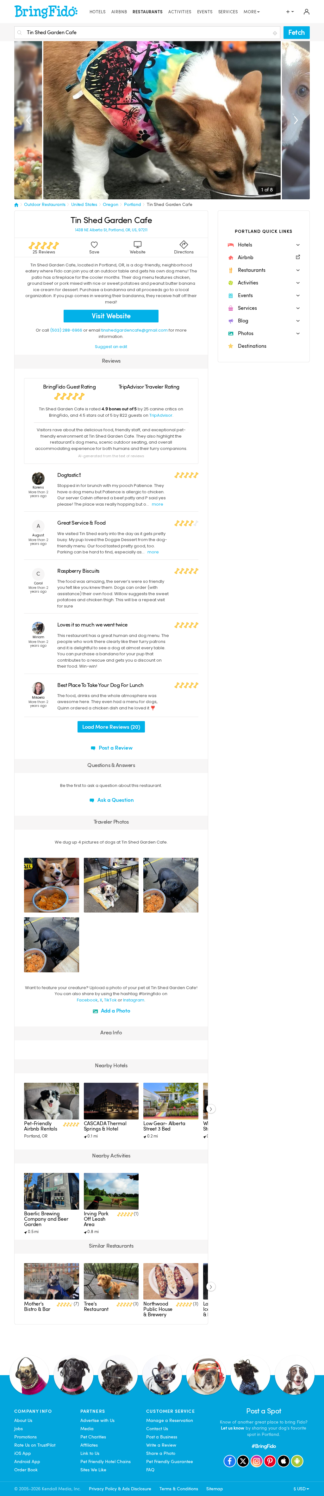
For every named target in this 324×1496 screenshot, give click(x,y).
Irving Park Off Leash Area (96, 1219)
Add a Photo (115, 1010)
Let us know (232, 1428)
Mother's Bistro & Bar (37, 1306)
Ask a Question (115, 800)
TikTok (110, 1000)
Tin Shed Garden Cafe (169, 204)
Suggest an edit (111, 347)
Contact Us (157, 1428)
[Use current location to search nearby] (275, 33)
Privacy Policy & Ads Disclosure (120, 1489)
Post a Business (161, 1437)
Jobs (18, 1428)
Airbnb (119, 12)
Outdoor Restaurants (44, 204)
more (157, 504)
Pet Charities (93, 1437)
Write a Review (161, 1445)
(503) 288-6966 (66, 330)
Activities (179, 12)
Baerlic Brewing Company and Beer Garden (46, 1219)
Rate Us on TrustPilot (34, 1445)
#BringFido (264, 1446)
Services (228, 12)
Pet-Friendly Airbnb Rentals (40, 1126)
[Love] (30, 907)
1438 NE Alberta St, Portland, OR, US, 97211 (111, 230)
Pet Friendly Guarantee (169, 1461)
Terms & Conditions (178, 1489)
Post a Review (115, 748)
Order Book (26, 1470)
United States (84, 204)
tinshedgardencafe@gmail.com (134, 330)
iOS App (22, 1453)
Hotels (98, 12)
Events (205, 12)
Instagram (133, 1000)
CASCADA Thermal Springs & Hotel (105, 1126)
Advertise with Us (97, 1420)
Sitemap (214, 1489)
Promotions (25, 1437)
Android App (27, 1461)
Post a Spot (263, 1411)
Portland (132, 204)
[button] (263, 245)
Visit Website (111, 316)
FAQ (150, 1470)
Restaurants (148, 12)
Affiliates (89, 1445)
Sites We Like (93, 1470)
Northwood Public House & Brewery (157, 1309)
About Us (23, 1420)
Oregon (110, 204)
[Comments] (40, 907)
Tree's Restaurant (96, 1306)
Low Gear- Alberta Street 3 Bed (164, 1126)
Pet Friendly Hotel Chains (105, 1461)
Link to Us (89, 1453)
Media (87, 1428)
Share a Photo (160, 1453)
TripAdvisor (160, 415)
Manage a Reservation (169, 1420)
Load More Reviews (111, 727)
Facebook (87, 1000)
